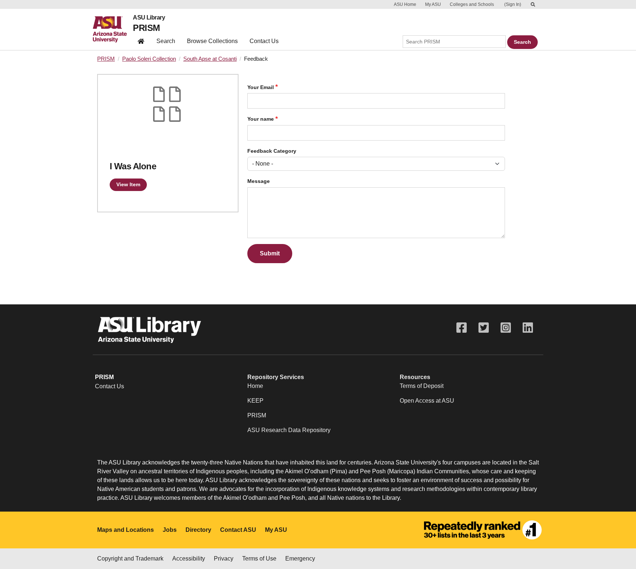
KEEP (255, 400)
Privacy (223, 558)
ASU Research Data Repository (289, 430)
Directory (198, 530)
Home (255, 386)
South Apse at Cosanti (210, 59)
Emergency (300, 558)
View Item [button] (128, 184)
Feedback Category (271, 151)
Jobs (170, 530)
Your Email (260, 87)
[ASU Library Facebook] (462, 327)
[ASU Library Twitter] (484, 327)
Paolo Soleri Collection (149, 59)
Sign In (513, 4)
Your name (260, 119)
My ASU (433, 4)
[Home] (113, 29)
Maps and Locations (125, 530)
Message (258, 181)
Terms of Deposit (422, 386)
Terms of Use (259, 558)
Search (165, 41)
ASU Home (405, 4)
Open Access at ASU (427, 400)
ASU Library (149, 18)
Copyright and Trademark (130, 558)
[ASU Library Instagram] (506, 327)
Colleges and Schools (472, 4)
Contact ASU (238, 530)
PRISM (146, 28)
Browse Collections (212, 41)
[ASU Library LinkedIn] (528, 327)
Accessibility (188, 558)
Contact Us (264, 41)
